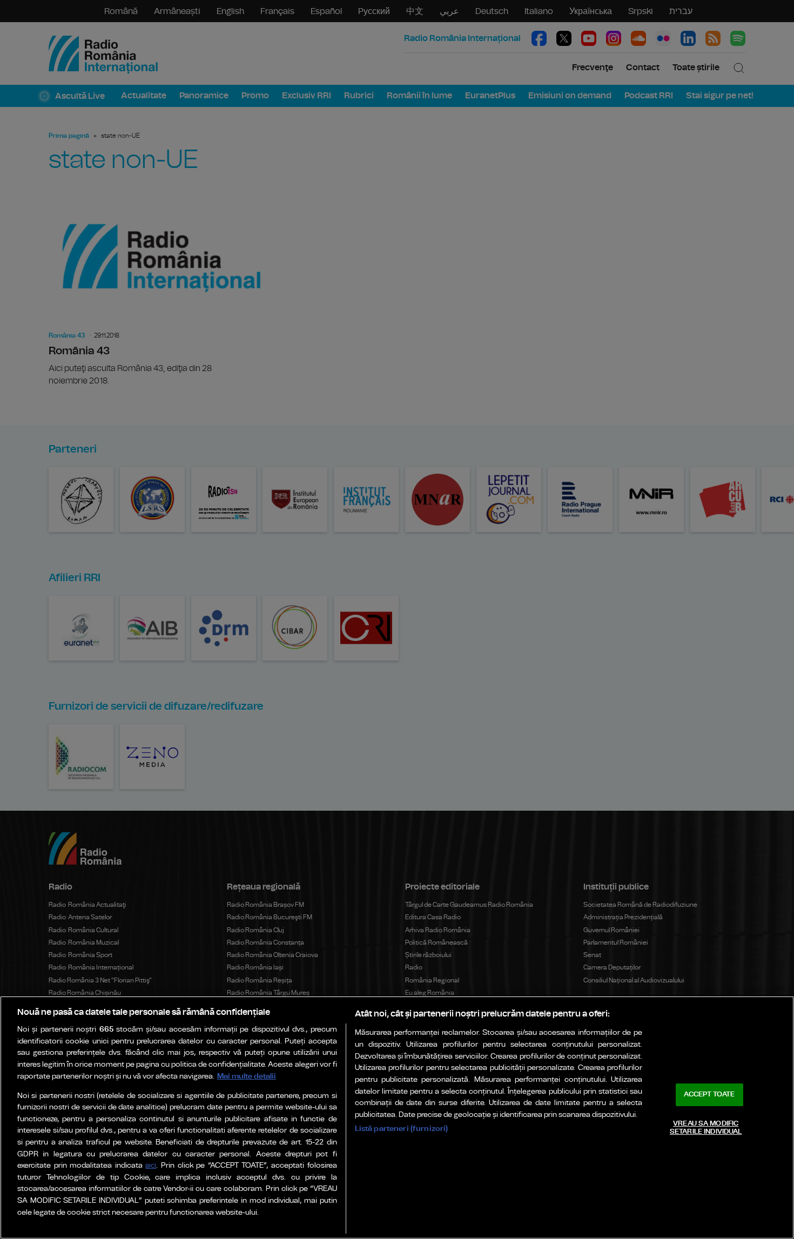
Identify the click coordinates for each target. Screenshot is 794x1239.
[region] (397, 1117)
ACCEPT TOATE (709, 1094)
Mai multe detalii (246, 1076)
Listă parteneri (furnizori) (401, 1128)
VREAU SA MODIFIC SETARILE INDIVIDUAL (706, 1128)
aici (150, 1165)
